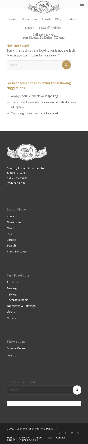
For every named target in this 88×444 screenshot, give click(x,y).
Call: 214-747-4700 (44, 34)
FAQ (58, 19)
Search (29, 27)
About (46, 19)
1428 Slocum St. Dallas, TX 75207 (44, 37)
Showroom (29, 19)
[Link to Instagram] (59, 433)
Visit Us (11, 355)
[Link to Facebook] (65, 433)
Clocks (11, 311)
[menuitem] (13, 19)
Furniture (12, 282)
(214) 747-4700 (16, 183)
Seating (11, 288)
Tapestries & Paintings (21, 306)
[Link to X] (72, 433)
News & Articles (50, 27)
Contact (71, 19)
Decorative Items (17, 300)
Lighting (11, 294)
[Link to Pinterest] (78, 433)
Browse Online (16, 348)
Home (13, 19)
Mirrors (11, 317)
